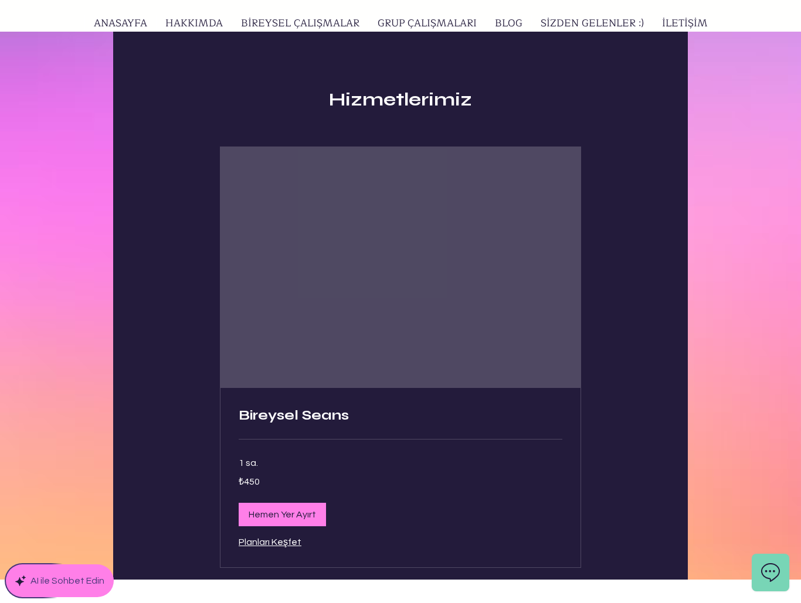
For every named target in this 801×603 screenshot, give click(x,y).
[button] (282, 514)
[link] (400, 415)
